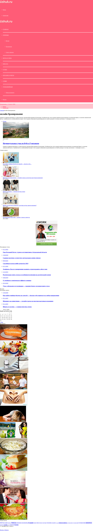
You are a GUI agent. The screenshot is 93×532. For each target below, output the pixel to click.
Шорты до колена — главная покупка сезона (14, 191)
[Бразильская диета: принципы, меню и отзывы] (13, 437)
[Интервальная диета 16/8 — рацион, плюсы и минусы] (11, 216)
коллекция (24, 522)
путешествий (75, 522)
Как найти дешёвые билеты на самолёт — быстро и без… (17, 164)
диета (13, 522)
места (38, 522)
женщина (19, 522)
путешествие (70, 522)
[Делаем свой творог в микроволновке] (13, 454)
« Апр (1, 322)
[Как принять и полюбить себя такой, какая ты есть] (12, 486)
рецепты (1, 524)
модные (44, 522)
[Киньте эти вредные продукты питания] (13, 356)
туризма (15, 524)
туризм (11, 524)
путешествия (82, 522)
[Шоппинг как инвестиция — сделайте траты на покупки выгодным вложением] (11, 176)
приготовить (63, 522)
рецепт (89, 522)
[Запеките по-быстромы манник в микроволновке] (13, 470)
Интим (7, 40)
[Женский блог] (6, 2)
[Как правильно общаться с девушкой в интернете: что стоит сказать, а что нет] (13, 503)
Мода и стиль (7, 58)
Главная (2, 110)
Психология (9, 46)
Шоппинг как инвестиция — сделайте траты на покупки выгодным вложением (23, 177)
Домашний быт (8, 86)
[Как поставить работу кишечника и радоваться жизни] (13, 405)
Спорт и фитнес (10, 52)
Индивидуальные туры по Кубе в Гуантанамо (21, 143)
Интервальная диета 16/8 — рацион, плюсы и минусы (16, 217)
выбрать (9, 522)
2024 (1, 522)
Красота (5, 63)
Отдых (5, 69)
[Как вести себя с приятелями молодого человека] (13, 388)
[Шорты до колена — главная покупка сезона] (11, 190)
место (41, 522)
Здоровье (6, 35)
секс (8, 524)
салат (5, 524)
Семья (5, 81)
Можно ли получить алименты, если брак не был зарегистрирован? (19, 205)
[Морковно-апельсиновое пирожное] (13, 339)
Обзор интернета (10, 92)
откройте (54, 522)
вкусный (5, 522)
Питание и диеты (8, 75)
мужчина (49, 522)
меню (35, 522)
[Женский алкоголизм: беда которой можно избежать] (13, 421)
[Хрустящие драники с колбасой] (13, 519)
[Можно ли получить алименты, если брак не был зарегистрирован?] (10, 204)
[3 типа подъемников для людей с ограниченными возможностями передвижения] (14, 372)
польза (57, 522)
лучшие (30, 522)
